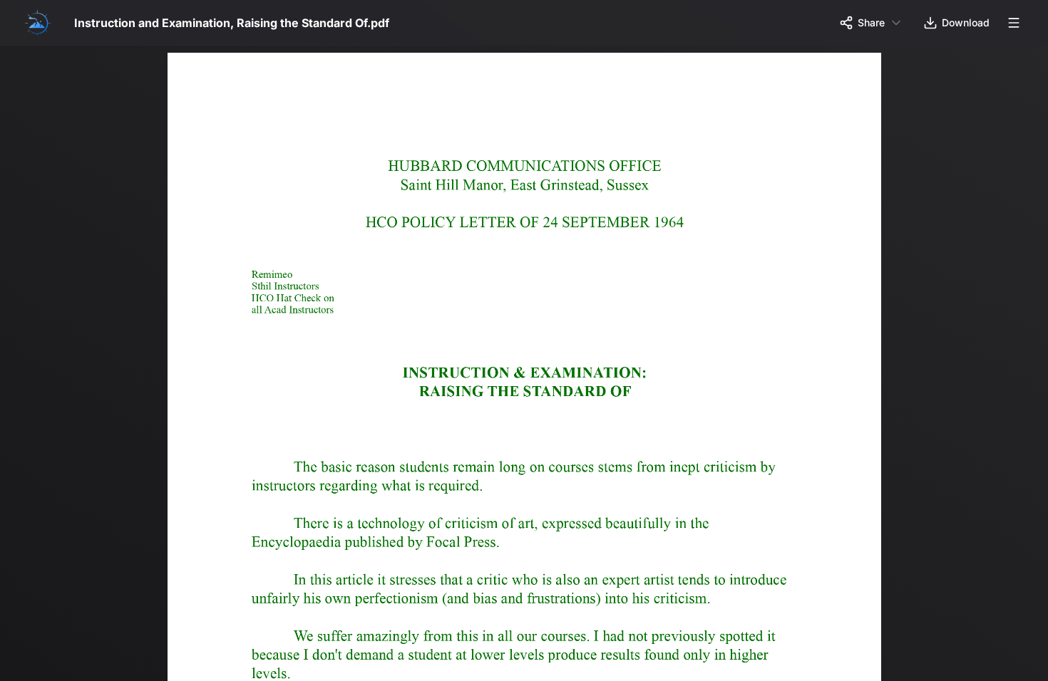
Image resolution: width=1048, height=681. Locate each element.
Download (966, 22)
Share (871, 22)
